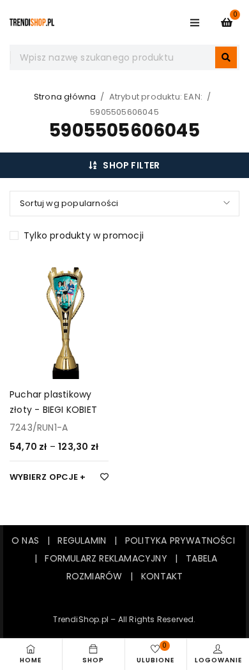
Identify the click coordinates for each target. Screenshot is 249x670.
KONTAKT (162, 576)
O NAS (25, 540)
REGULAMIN (85, 540)
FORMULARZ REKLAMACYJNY (106, 558)
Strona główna (65, 97)
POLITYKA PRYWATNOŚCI (180, 540)
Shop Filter (131, 165)
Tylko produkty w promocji (84, 235)
